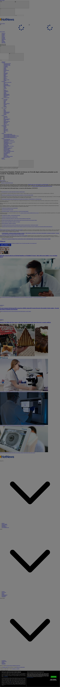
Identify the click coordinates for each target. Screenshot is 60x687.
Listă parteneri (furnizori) (30, 677)
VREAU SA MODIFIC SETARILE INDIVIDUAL (53, 679)
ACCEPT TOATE (53, 676)
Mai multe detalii (6, 676)
